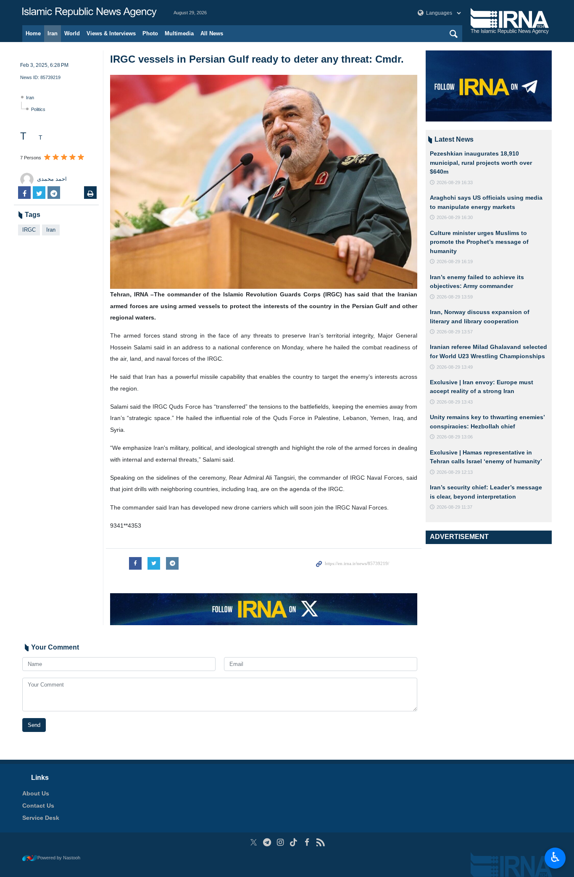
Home (33, 33)
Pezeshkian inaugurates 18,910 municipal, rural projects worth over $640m (481, 162)
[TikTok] (294, 842)
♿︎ (555, 857)
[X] (253, 842)
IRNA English (89, 12)
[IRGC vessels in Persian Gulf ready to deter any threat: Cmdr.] (263, 182)
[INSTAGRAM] (280, 842)
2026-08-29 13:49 (455, 367)
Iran (52, 33)
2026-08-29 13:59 (455, 296)
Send (34, 725)
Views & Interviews (111, 33)
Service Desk (40, 817)
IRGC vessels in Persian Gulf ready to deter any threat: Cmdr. (257, 59)
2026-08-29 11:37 (454, 507)
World (72, 33)
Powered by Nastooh (58, 857)
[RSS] (320, 842)
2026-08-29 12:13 (455, 472)
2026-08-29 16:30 (455, 217)
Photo (150, 33)
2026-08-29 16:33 (455, 182)
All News (211, 33)
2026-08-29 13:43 (455, 401)
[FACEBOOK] (307, 842)
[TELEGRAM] (267, 842)
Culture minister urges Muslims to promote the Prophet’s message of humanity (479, 242)
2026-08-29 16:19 (455, 261)
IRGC (29, 230)
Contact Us (38, 805)
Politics (38, 109)
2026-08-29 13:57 (455, 331)
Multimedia (179, 33)
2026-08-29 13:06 (455, 436)
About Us (35, 793)
